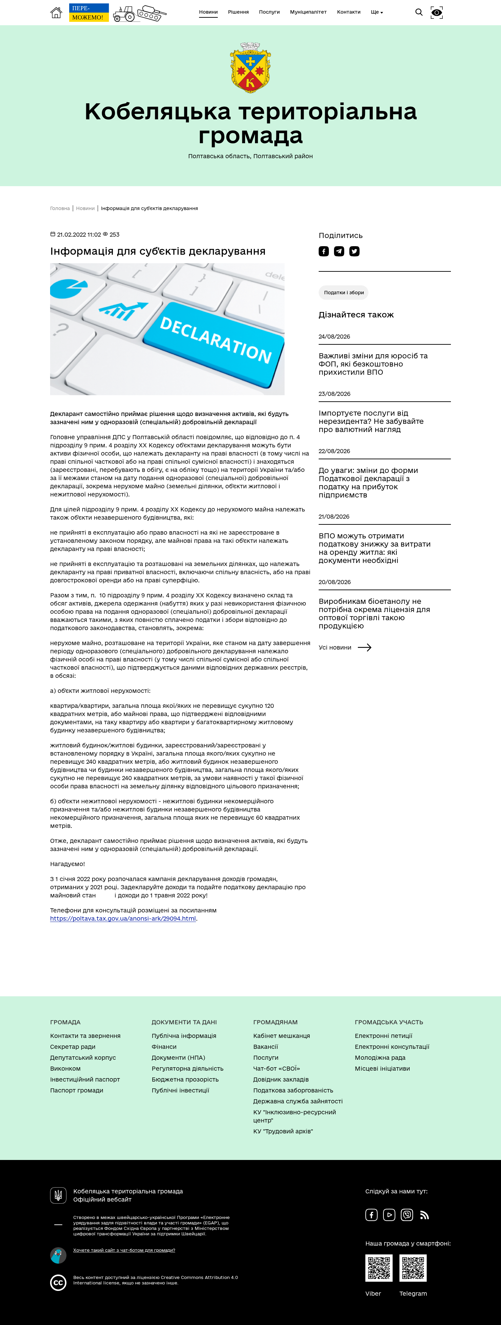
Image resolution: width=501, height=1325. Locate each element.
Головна (60, 208)
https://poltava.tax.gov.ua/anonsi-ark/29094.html (123, 918)
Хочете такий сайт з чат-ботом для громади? (124, 1250)
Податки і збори (344, 292)
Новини (85, 208)
